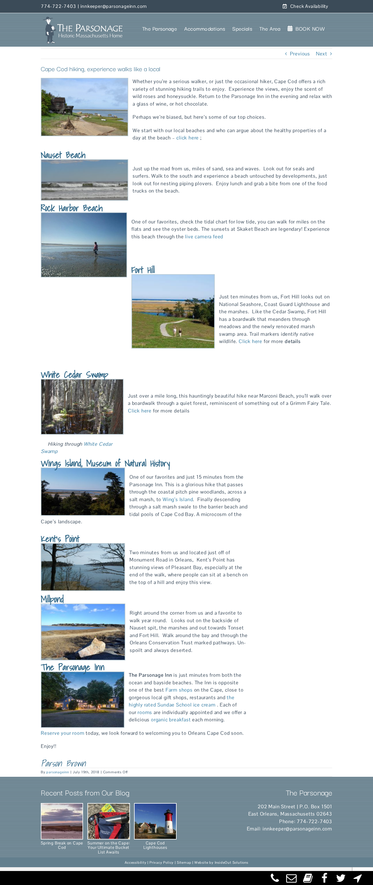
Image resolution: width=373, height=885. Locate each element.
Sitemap (184, 862)
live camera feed (204, 236)
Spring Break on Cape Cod (62, 845)
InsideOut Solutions (231, 862)
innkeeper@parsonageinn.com (113, 6)
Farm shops (179, 690)
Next (321, 53)
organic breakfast (171, 719)
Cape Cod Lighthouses (155, 845)
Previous (300, 53)
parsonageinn (57, 772)
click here (187, 137)
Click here (250, 341)
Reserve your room (63, 733)
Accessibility (135, 862)
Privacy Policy (161, 862)
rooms (144, 712)
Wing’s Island (178, 499)
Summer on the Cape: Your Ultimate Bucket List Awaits (108, 847)
